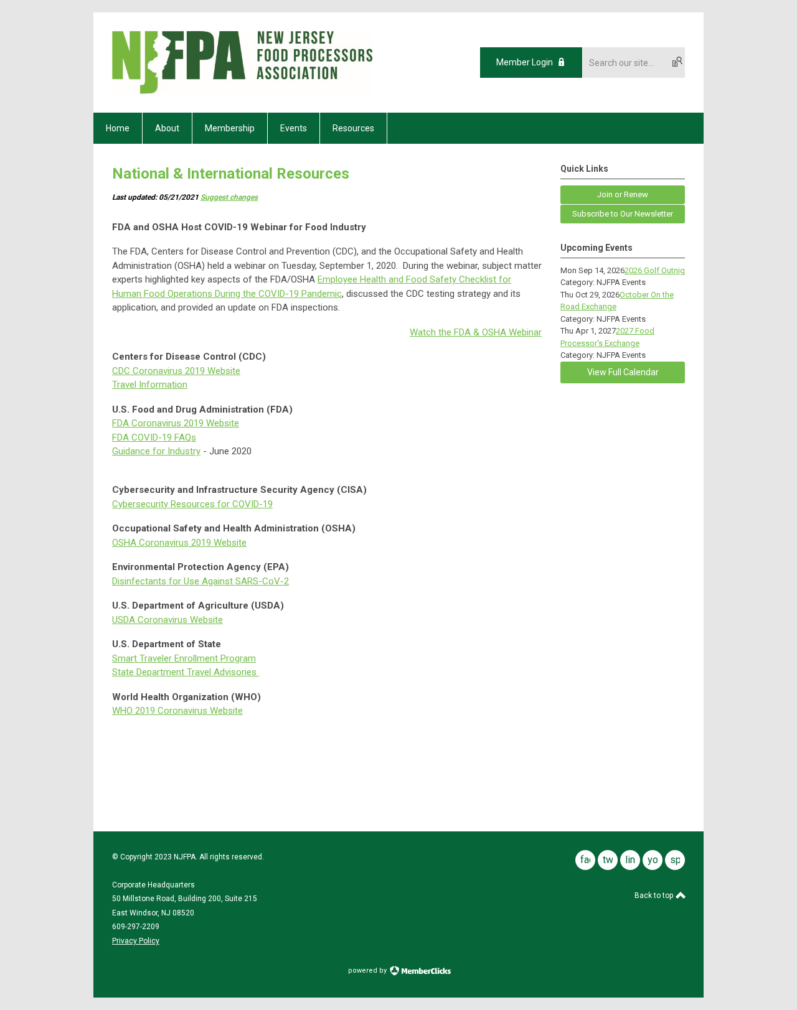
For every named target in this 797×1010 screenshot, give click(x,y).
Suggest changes (229, 197)
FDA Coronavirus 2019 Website (175, 423)
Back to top (654, 895)
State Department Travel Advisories (185, 672)
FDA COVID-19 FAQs (154, 437)
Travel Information (149, 384)
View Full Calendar (623, 372)
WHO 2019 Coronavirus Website (177, 710)
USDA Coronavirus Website (167, 619)
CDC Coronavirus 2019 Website (176, 370)
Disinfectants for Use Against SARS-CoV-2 (200, 581)
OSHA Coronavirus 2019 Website (179, 542)
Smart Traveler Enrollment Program (184, 658)
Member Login (524, 62)
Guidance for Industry (156, 451)
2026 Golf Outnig (655, 270)
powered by (368, 970)
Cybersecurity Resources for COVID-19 (192, 504)
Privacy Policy (135, 941)
